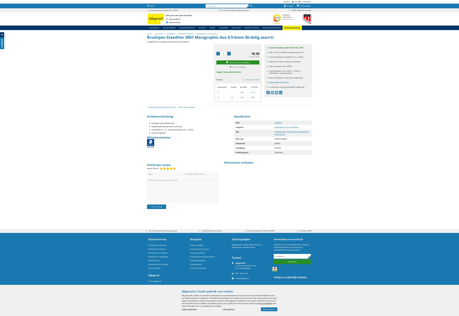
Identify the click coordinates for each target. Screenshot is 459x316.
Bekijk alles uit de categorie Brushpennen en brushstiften (169, 42)
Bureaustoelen (169, 28)
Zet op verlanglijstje (239, 67)
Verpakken (223, 28)
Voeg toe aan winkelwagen (240, 63)
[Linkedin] (281, 93)
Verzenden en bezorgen (159, 264)
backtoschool (280, 134)
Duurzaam (236, 28)
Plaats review (156, 207)
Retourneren (155, 260)
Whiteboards (196, 264)
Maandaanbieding (292, 28)
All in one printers (198, 268)
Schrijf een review (252, 80)
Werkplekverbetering (272, 28)
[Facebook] (269, 93)
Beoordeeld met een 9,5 (279, 82)
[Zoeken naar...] (251, 6)
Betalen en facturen (158, 249)
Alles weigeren (229, 309)
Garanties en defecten (158, 253)
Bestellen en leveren (158, 245)
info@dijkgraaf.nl (242, 278)
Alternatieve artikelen (186, 107)
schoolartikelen (292, 132)
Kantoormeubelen (187, 28)
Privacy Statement (265, 303)
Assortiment (154, 28)
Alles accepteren (269, 309)
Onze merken (155, 268)
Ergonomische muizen (200, 249)
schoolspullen (280, 132)
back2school (304, 132)
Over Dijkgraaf (155, 281)
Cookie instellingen (189, 309)
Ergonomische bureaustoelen (203, 257)
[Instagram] (273, 93)
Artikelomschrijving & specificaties (162, 107)
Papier (212, 28)
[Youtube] (277, 93)
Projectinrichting (252, 28)
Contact (287, 2)
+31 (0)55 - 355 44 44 (302, 2)
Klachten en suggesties (159, 257)
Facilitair (202, 28)
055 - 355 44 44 (241, 273)
